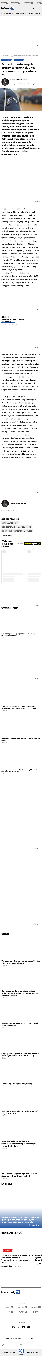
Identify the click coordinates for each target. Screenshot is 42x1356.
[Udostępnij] (38, 1345)
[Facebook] (13, 1327)
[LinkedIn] (23, 1327)
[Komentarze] (21, 1345)
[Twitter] (18, 1327)
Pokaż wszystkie (8, 535)
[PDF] (17, 511)
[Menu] (39, 8)
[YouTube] (28, 1327)
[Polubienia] (3, 1345)
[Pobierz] (34, 84)
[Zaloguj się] (33, 8)
